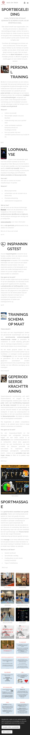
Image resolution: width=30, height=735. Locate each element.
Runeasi (3, 209)
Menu (27, 2)
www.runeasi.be (6, 222)
